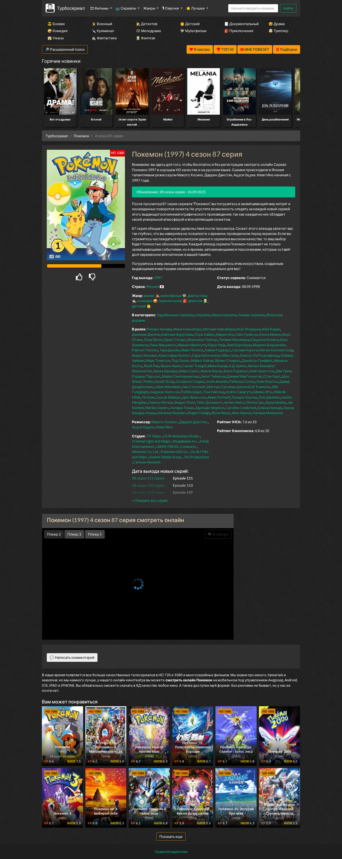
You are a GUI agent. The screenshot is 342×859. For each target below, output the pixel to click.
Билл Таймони (213, 376)
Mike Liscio (229, 355)
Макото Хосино (164, 422)
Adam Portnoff (218, 397)
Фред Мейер (275, 402)
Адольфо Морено (210, 408)
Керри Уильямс (144, 355)
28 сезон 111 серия (148, 478)
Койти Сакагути (239, 392)
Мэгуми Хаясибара (219, 329)
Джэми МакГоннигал (244, 376)
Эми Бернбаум (239, 345)
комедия (145, 301)
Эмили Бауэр (211, 371)
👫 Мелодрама (148, 31)
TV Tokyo (153, 436)
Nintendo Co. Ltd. (145, 451)
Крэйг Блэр (164, 381)
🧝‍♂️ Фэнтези (145, 38)
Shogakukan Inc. (185, 441)
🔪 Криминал (103, 31)
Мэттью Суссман (221, 387)
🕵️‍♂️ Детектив (146, 24)
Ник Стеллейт (194, 387)
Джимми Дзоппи (146, 334)
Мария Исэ (225, 334)
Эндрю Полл (184, 402)
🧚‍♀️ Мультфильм (193, 31)
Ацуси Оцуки (143, 427)
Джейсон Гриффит (257, 360)
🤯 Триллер (278, 31)
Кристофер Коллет (175, 355)
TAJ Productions (196, 457)
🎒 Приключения (238, 31)
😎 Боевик (56, 24)
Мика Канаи (218, 366)
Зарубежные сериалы (175, 315)
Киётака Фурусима (177, 334)
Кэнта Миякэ (270, 334)
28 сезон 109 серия (148, 492)
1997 (158, 278)
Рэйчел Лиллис (145, 350)
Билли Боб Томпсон (253, 387)
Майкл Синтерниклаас (181, 376)
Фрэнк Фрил (171, 366)
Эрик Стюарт (175, 339)
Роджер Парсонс (146, 376)
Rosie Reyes (221, 413)
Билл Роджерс (236, 371)
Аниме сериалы (251, 315)
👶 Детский (190, 24)
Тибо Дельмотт (209, 402)
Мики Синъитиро (187, 329)
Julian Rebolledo (168, 387)
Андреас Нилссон (165, 392)
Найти (288, 8)
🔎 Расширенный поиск (65, 49)
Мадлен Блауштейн (269, 345)
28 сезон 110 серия (148, 485)
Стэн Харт (271, 376)
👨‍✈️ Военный (102, 24)
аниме (149, 295)
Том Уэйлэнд (214, 392)
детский (139, 306)
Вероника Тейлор (202, 339)
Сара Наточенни (206, 355)
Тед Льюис (180, 360)
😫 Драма (276, 24)
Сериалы (203, 315)
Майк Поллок (192, 350)
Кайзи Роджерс (218, 350)
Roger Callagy (199, 413)
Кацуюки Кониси (265, 339)
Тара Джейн (169, 350)
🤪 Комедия (57, 31)
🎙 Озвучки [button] (171, 8)
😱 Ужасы (55, 38)
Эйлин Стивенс (227, 360)
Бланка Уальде (270, 408)
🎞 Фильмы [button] (99, 8)
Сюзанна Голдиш (190, 381)
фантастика (197, 295)
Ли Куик (148, 397)
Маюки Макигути (192, 345)
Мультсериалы (224, 315)
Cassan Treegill (194, 366)
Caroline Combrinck (241, 408)
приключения (170, 301)
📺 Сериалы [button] (126, 8)
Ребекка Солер (242, 381)
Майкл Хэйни (202, 360)
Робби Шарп (191, 392)
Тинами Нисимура (234, 339)
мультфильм (171, 295)
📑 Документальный (240, 24)
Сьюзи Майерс (168, 397)
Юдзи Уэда (216, 345)
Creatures (188, 446)
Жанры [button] (149, 8)
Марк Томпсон (158, 360)
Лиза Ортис (153, 339)
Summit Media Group (165, 457)
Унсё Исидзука (248, 329)
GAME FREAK (167, 446)
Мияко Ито (263, 392)
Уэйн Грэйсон (246, 334)
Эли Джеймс (269, 397)
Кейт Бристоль (262, 371)
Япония (152, 286)
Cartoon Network (147, 462)
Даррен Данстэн (193, 422)
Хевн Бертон (267, 381)
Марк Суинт (189, 371)
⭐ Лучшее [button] (195, 8)
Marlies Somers (157, 408)
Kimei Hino (164, 427)
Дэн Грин (283, 371)
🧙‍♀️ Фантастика (104, 38)
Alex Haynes (241, 413)
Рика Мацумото (163, 345)
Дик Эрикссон (194, 397)
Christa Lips (254, 402)
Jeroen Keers (234, 402)
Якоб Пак (151, 366)
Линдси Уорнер (245, 397)
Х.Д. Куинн (237, 366)
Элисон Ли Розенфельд (259, 355)
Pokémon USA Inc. (174, 451)
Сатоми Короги (245, 350)
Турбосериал (71, 8)
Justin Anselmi (217, 381)
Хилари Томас (182, 408)
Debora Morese (160, 402)
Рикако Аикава (159, 329)
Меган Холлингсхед (276, 350)
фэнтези (195, 301)
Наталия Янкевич (172, 413)
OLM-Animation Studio (181, 436)
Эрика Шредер (165, 371)
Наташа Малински (268, 413)
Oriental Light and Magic (151, 441)
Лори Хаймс (204, 334)
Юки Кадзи (271, 329)
